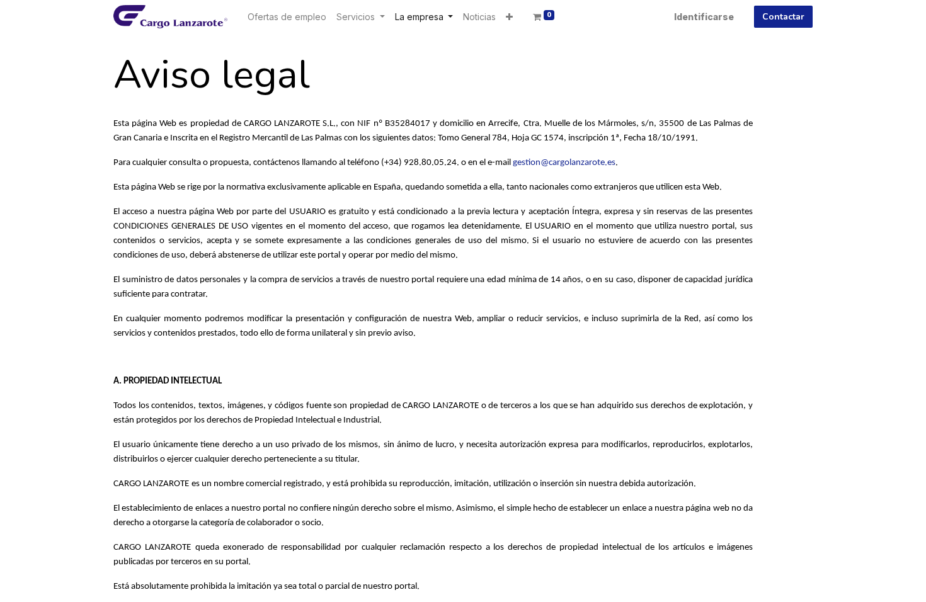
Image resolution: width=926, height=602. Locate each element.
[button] (509, 16)
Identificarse (704, 16)
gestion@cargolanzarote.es (564, 163)
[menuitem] (287, 16)
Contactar (783, 17)
